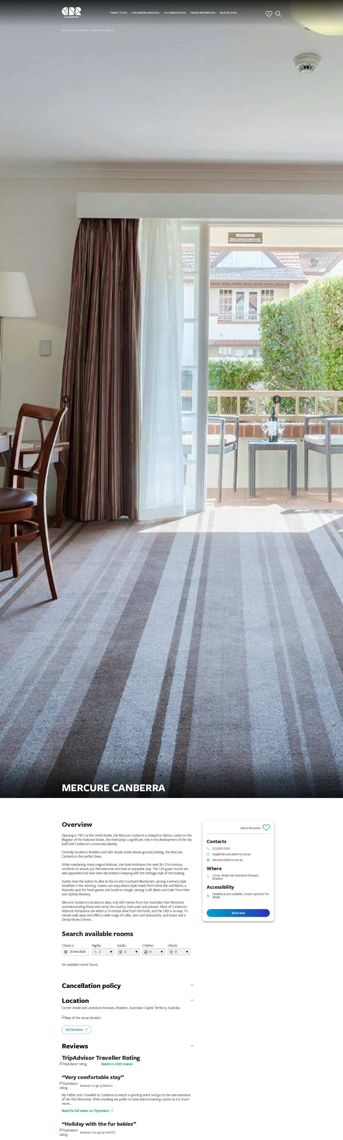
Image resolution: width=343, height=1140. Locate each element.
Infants (172, 945)
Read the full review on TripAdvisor (85, 1110)
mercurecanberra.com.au (227, 860)
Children (148, 945)
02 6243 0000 (221, 848)
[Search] (278, 14)
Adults (121, 945)
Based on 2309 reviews (117, 1064)
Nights (96, 945)
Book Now (238, 913)
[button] (118, 12)
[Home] (71, 12)
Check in (68, 945)
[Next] (277, 399)
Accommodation (80, 30)
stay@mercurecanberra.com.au (231, 854)
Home (65, 30)
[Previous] (66, 399)
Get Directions (75, 1029)
